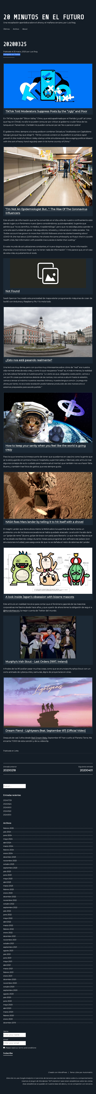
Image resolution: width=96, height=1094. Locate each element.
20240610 (7, 807)
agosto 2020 (8, 994)
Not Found (13, 291)
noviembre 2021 (9, 940)
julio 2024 (7, 832)
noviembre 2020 (10, 983)
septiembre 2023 (10, 868)
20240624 (7, 804)
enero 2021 (7, 976)
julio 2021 (7, 954)
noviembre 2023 (10, 861)
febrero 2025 (8, 828)
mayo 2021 (7, 961)
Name (5, 1031)
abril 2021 (7, 965)
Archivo (16, 29)
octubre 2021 (8, 943)
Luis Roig (33, 52)
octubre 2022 (8, 904)
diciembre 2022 (9, 897)
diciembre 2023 (9, 857)
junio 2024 (7, 835)
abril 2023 (7, 882)
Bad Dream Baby (39, 738)
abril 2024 (7, 843)
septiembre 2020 (10, 990)
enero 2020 (8, 1019)
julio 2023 (7, 871)
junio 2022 (7, 915)
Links (16, 751)
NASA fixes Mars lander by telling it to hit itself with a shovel (44, 521)
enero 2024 (8, 853)
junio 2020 (7, 1001)
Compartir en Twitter (11, 54)
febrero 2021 (8, 972)
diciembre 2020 (9, 979)
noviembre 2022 (10, 900)
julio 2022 (7, 911)
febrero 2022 (8, 929)
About (24, 29)
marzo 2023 (8, 886)
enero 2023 (8, 893)
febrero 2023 (8, 889)
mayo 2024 (8, 839)
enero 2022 (8, 933)
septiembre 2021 (10, 947)
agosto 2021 (8, 951)
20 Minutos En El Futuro (43, 17)
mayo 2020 (8, 1005)
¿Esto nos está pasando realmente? (29, 360)
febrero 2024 (8, 850)
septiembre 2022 (10, 907)
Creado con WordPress (57, 1072)
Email (5, 1039)
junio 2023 (7, 875)
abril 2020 (7, 1008)
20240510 (7, 815)
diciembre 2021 (9, 936)
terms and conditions (27, 1048)
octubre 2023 (8, 864)
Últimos (6, 29)
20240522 (7, 811)
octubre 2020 (8, 987)
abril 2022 (7, 922)
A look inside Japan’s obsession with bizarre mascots (40, 597)
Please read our (20, 1048)
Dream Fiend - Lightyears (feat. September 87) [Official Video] (46, 730)
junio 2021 (7, 958)
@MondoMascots (11, 611)
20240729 (7, 800)
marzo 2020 (8, 1012)
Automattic (87, 1072)
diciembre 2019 (9, 1023)
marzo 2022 (8, 925)
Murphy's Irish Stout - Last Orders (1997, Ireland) (37, 661)
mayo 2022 (7, 918)
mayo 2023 (7, 879)
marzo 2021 (8, 969)
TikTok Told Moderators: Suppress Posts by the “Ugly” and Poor (46, 111)
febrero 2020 (8, 1015)
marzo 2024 (8, 846)
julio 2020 (7, 997)
